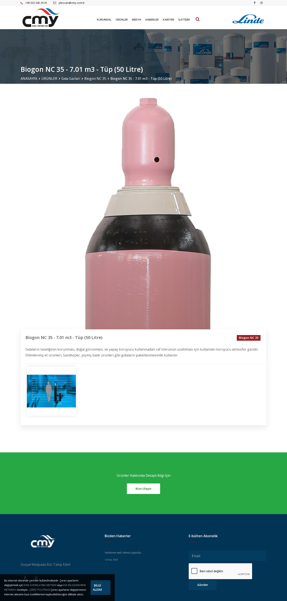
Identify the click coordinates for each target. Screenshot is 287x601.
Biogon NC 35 (95, 78)
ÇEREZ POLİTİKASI (39, 590)
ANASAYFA (29, 78)
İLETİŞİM (184, 19)
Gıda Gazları (70, 78)
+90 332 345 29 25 (36, 3)
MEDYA (136, 19)
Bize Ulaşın (143, 489)
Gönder (202, 585)
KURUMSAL (104, 19)
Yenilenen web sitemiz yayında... (124, 552)
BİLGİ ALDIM (97, 587)
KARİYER (168, 19)
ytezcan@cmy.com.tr (72, 3)
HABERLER (152, 19)
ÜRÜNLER (122, 19)
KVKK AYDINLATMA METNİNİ (40, 585)
